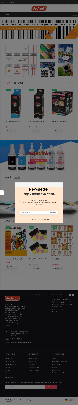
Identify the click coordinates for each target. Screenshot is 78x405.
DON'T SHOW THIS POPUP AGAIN (40, 219)
